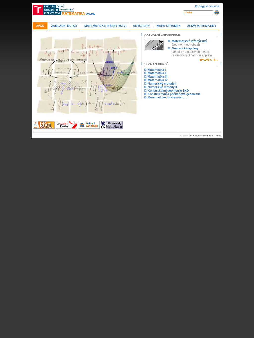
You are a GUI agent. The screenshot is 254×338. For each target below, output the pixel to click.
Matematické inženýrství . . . (167, 97)
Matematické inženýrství (189, 41)
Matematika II (157, 73)
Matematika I (157, 70)
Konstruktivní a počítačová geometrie (174, 94)
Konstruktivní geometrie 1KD (168, 90)
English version (209, 6)
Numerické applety (185, 48)
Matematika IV (158, 80)
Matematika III (157, 76)
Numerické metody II (162, 87)
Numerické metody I (162, 83)
